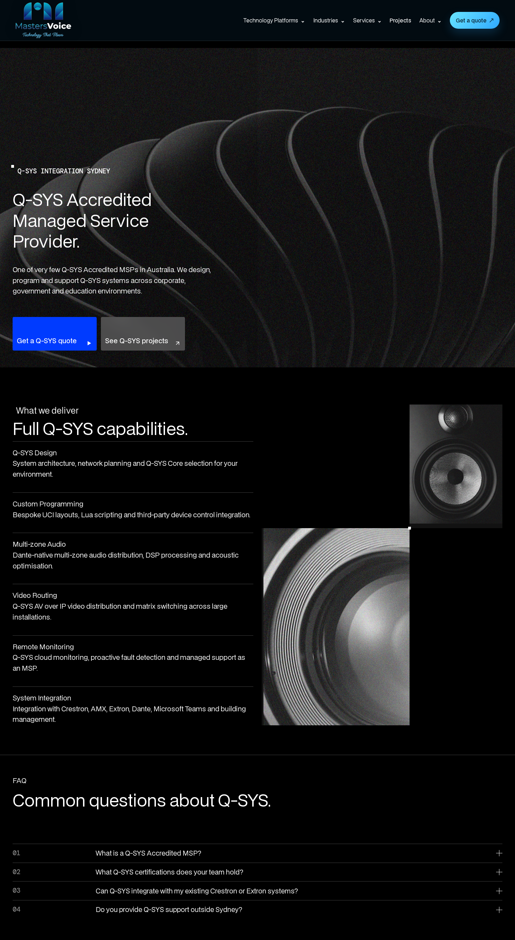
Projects (400, 20)
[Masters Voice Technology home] (53, 20)
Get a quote (475, 20)
